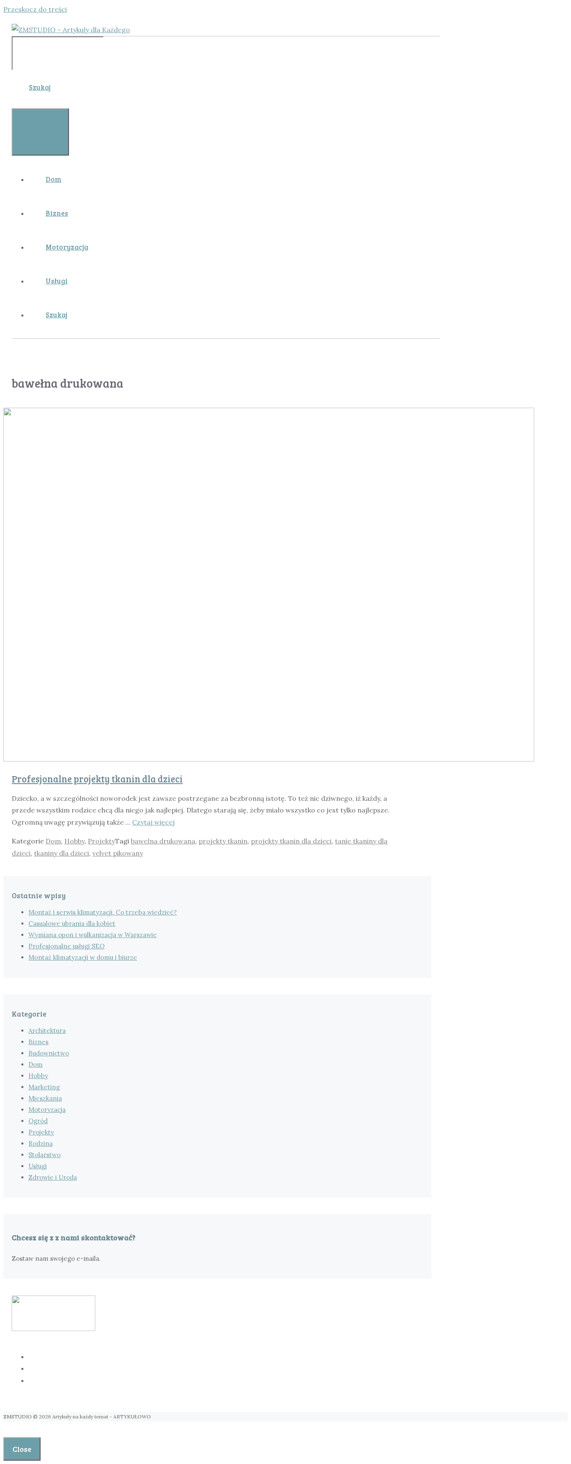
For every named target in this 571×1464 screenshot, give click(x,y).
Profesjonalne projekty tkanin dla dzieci (97, 778)
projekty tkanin (223, 841)
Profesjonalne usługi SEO (66, 946)
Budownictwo (48, 1053)
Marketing (44, 1087)
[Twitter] (234, 1369)
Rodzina (40, 1143)
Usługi (57, 281)
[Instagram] (234, 1381)
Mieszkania (45, 1098)
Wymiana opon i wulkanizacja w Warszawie (92, 935)
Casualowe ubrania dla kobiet (71, 923)
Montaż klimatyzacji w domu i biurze (82, 957)
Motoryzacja (67, 247)
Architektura (47, 1031)
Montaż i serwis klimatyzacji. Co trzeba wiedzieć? (102, 912)
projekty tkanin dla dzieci (291, 841)
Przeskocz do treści (35, 9)
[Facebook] (234, 1357)
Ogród (38, 1121)
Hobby (74, 841)
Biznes (57, 213)
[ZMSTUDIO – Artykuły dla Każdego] (71, 30)
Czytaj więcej (153, 822)
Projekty (101, 841)
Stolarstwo (44, 1155)
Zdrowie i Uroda (52, 1177)
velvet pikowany (117, 853)
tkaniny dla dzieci (61, 853)
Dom (53, 179)
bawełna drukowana (163, 841)
